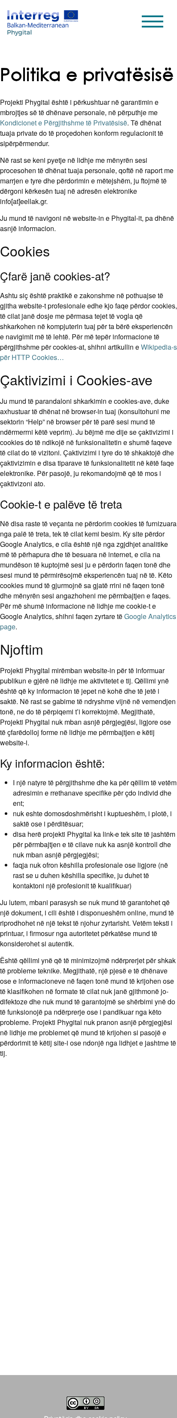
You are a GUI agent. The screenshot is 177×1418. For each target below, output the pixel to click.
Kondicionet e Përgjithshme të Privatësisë (63, 123)
